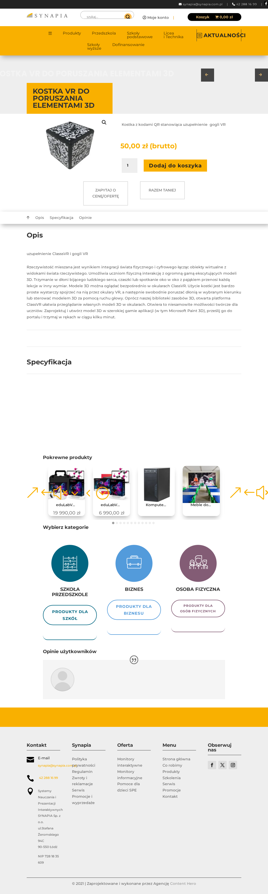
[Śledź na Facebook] (212, 765)
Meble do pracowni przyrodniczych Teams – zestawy (203, 505)
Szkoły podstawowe (140, 35)
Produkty (72, 33)
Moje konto (158, 17)
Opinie (85, 218)
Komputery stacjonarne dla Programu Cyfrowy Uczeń (158, 505)
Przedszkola (104, 33)
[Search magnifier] (128, 17)
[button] (104, 122)
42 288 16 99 (246, 4)
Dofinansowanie (128, 45)
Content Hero (183, 883)
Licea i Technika (173, 35)
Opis (39, 218)
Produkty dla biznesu (134, 610)
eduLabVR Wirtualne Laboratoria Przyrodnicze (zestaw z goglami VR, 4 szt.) (68, 505)
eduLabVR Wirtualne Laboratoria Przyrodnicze (113, 505)
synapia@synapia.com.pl (203, 4)
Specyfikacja (61, 218)
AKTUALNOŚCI (225, 35)
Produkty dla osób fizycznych (198, 608)
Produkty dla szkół (70, 615)
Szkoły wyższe (94, 47)
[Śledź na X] (222, 765)
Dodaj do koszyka (175, 165)
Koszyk (202, 17)
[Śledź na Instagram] (233, 765)
